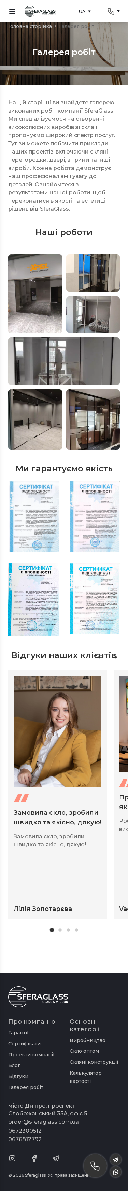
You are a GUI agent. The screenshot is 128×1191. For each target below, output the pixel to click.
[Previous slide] (100, 657)
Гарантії (18, 1033)
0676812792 (25, 1139)
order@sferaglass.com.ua (43, 1122)
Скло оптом (84, 1051)
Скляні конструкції (94, 1062)
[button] (51, 930)
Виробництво (87, 1040)
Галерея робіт (25, 1087)
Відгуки (18, 1076)
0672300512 (25, 1131)
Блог (14, 1065)
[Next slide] (115, 657)
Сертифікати (24, 1044)
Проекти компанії (31, 1054)
